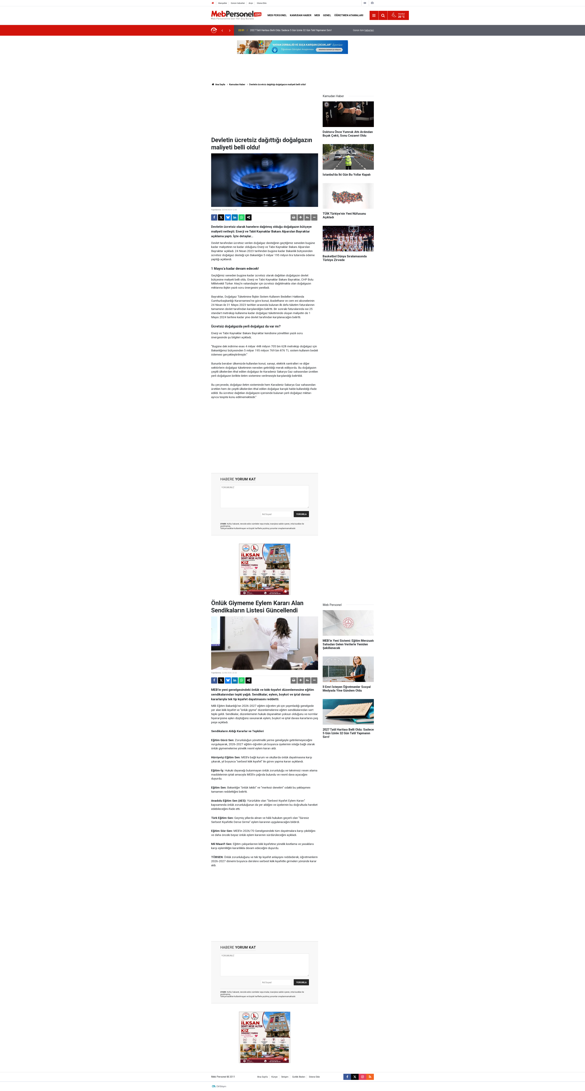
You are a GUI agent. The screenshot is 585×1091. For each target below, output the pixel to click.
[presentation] (222, 30)
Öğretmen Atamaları (348, 15)
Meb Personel (277, 15)
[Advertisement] (264, 113)
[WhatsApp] (242, 217)
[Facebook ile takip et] (347, 1077)
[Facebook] (214, 217)
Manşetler (222, 3)
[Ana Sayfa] (212, 3)
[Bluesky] (228, 217)
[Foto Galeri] (372, 3)
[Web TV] (365, 3)
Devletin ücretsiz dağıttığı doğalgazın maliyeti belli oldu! (277, 84)
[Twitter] (221, 217)
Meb (317, 15)
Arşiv (251, 3)
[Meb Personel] (236, 15)
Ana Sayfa (220, 84)
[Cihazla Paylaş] (248, 217)
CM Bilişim (221, 1086)
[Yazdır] (294, 217)
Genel (327, 15)
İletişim (284, 1077)
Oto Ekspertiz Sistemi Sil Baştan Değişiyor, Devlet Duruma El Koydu (286, 30)
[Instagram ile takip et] (362, 1077)
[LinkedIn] (235, 217)
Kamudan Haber (300, 15)
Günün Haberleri (238, 3)
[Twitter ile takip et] (355, 1077)
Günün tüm (363, 30)
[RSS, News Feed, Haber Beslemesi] (370, 1077)
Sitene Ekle (261, 3)
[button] (301, 217)
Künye (274, 1077)
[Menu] (374, 15)
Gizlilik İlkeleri (298, 1077)
